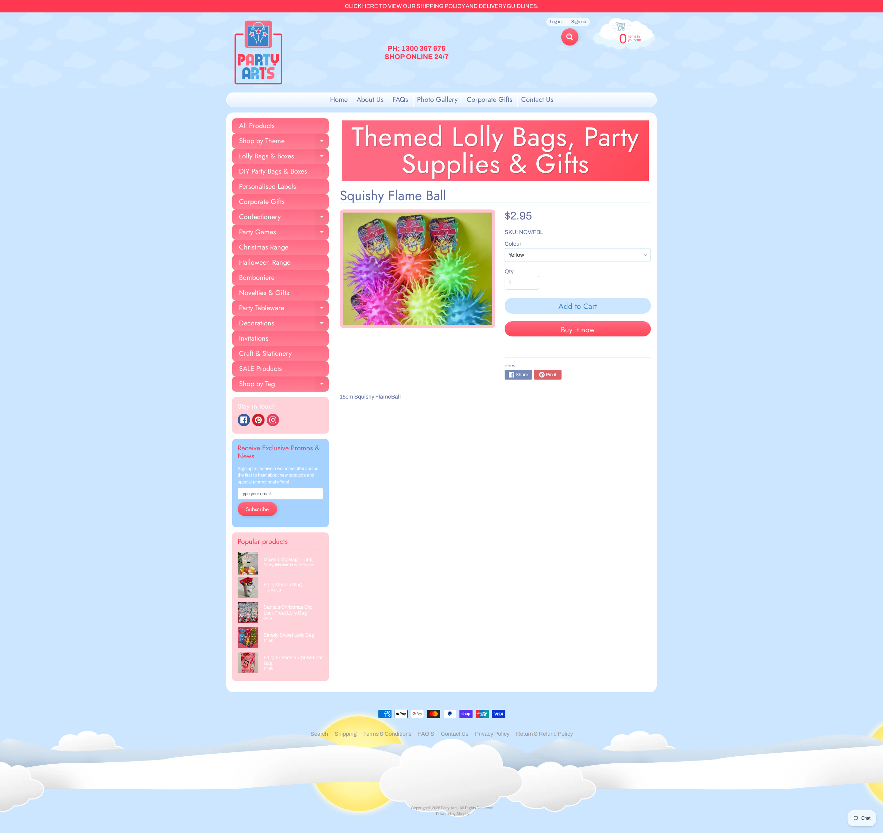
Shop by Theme (284, 142)
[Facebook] (244, 420)
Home (339, 100)
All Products (257, 126)
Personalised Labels (267, 187)
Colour (513, 244)
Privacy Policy (492, 734)
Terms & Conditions (387, 734)
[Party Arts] (258, 52)
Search (319, 734)
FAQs (400, 100)
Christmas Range (263, 247)
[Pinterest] (258, 420)
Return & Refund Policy (544, 734)
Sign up (578, 22)
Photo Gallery (437, 100)
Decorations (284, 324)
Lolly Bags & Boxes (284, 157)
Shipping (346, 734)
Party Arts (449, 808)
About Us (370, 100)
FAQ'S (426, 734)
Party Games (284, 233)
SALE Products (260, 369)
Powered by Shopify (452, 814)
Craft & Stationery (265, 354)
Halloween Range (264, 262)
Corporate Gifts (489, 100)
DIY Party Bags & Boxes (273, 171)
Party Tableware (284, 309)
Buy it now (578, 329)
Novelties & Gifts (264, 293)
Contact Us (537, 100)
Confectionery (284, 218)
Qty (509, 271)
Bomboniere (257, 278)
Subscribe (257, 509)
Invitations (253, 338)
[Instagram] (273, 420)
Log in (556, 22)
